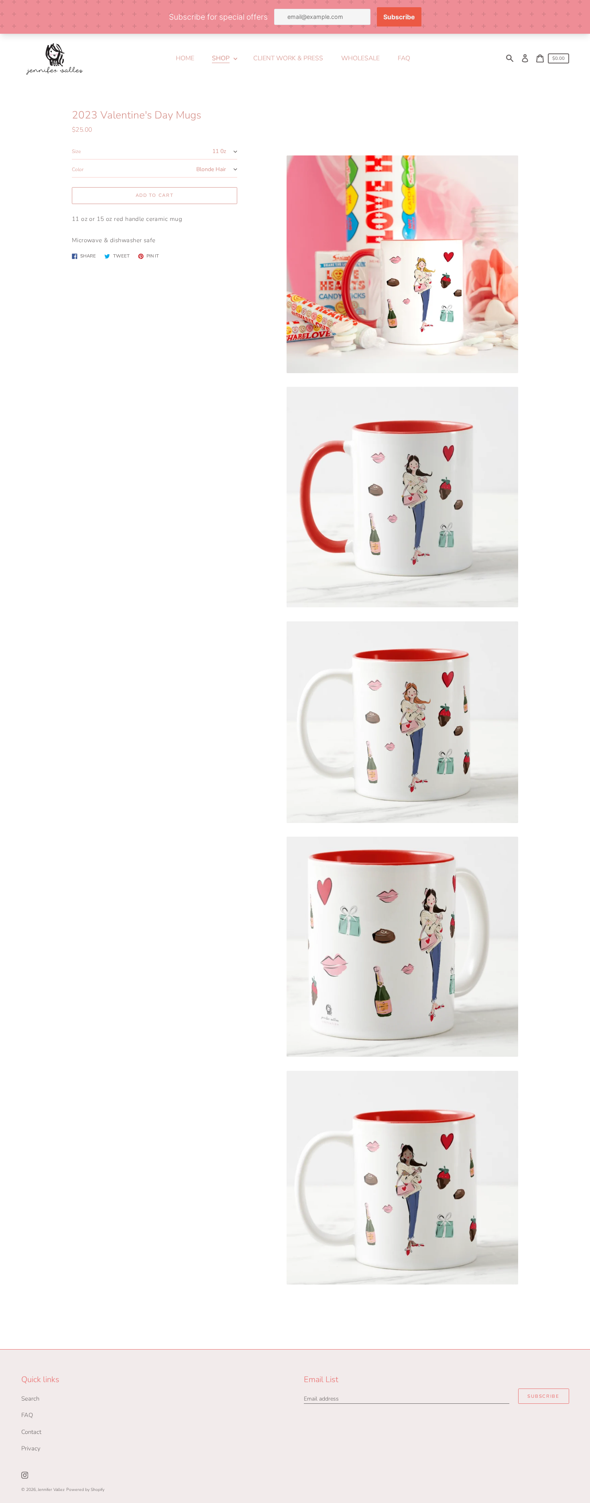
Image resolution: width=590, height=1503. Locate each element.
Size (76, 151)
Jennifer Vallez (51, 1490)
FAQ (27, 1415)
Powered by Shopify (85, 1490)
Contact (31, 1432)
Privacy (31, 1448)
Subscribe (543, 1396)
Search (30, 1399)
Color (77, 169)
